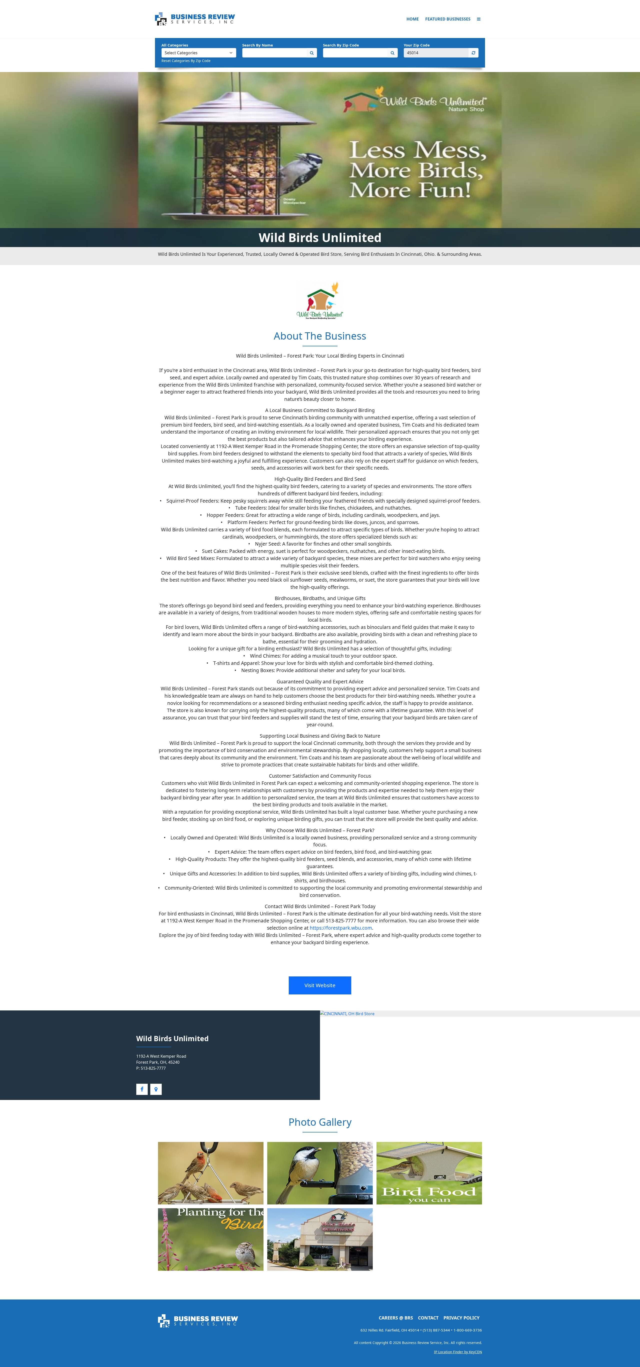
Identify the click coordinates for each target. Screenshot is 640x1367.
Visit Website (320, 985)
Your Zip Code (417, 45)
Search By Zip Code (341, 45)
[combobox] (199, 53)
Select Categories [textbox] (181, 53)
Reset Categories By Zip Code (186, 60)
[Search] (312, 53)
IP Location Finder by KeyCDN (458, 1351)
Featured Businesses (447, 19)
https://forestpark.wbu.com (341, 927)
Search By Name (257, 45)
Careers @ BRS (396, 1318)
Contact (428, 1318)
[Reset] (473, 53)
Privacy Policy (462, 1318)
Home (412, 19)
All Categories (175, 45)
